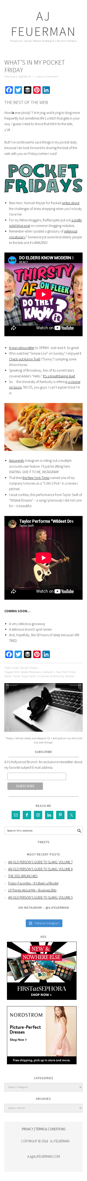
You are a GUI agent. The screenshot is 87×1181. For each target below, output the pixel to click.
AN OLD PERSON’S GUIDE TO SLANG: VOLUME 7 (40, 862)
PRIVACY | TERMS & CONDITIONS (43, 1129)
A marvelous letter (21, 348)
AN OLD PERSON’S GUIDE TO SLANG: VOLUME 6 (40, 869)
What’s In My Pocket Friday (34, 66)
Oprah (8, 676)
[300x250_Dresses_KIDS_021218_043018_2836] (42, 1067)
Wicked (69, 676)
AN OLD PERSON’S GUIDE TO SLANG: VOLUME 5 (40, 897)
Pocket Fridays (29, 667)
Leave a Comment (47, 76)
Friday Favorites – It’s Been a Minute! (33, 883)
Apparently (16, 460)
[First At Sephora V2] (42, 1003)
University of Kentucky (50, 676)
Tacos (16, 676)
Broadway (35, 672)
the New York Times (36, 478)
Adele (24, 672)
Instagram (48, 672)
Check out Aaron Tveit (24, 359)
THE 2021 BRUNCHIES (23, 876)
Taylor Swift (28, 676)
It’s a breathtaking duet (59, 376)
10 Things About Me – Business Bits (32, 890)
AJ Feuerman (43, 23)
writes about (70, 203)
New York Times (65, 672)
